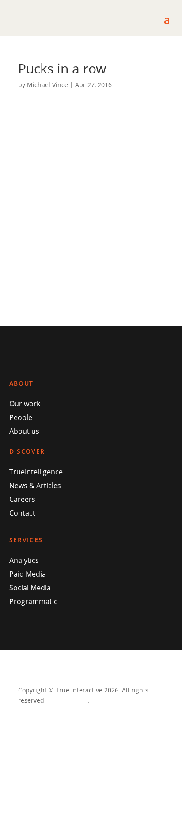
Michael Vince (47, 84)
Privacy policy (67, 700)
